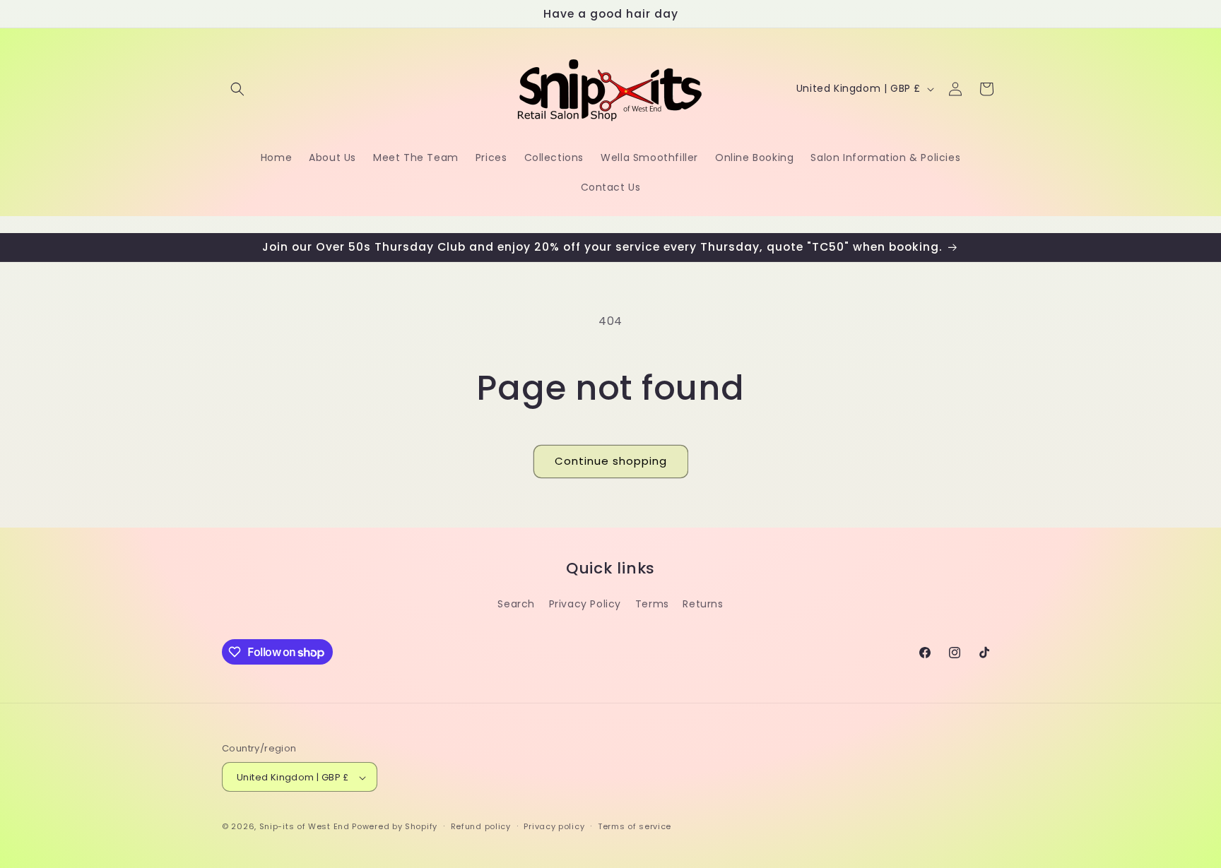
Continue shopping (611, 460)
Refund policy (481, 826)
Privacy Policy (585, 604)
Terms (652, 604)
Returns (703, 604)
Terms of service (634, 826)
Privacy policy (554, 826)
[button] (237, 89)
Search (516, 604)
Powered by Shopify (394, 827)
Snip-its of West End (304, 827)
